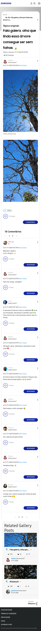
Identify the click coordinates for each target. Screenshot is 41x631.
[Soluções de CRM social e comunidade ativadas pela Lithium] (32, 603)
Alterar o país (6, 624)
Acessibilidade (6, 610)
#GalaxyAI (14, 581)
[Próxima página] (16, 236)
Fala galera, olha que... (19, 549)
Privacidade (5, 617)
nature (9, 210)
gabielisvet (14, 591)
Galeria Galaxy (22, 65)
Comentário (30, 222)
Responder (31, 265)
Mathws (13, 558)
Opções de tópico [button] (34, 19)
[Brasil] (6, 3)
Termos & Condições (8, 613)
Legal (3, 621)
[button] (34, 60)
